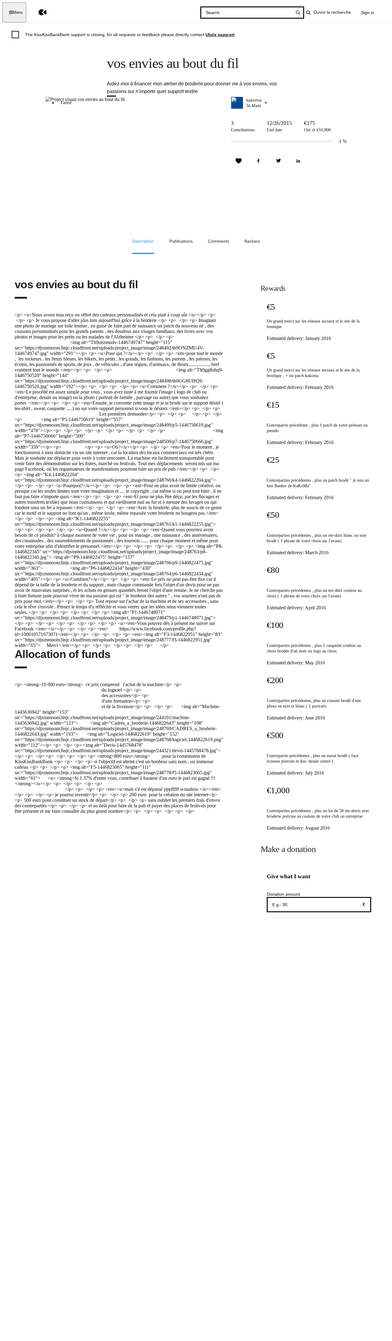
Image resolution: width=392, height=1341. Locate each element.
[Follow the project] (238, 161)
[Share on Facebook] (258, 161)
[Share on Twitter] (278, 161)
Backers (252, 241)
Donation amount (283, 894)
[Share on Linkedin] (298, 161)
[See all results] (298, 12)
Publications (181, 241)
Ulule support (220, 34)
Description (143, 241)
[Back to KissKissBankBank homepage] (38, 12)
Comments (218, 241)
